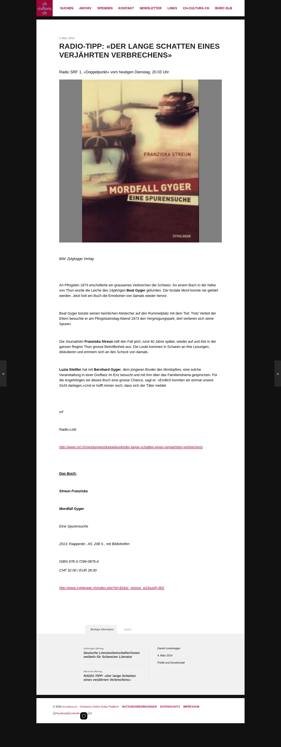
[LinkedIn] (73, 716)
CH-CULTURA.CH (196, 8)
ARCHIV (85, 8)
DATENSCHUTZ (170, 706)
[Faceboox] (60, 716)
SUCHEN (66, 8)
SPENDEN (105, 8)
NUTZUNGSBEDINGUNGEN (139, 706)
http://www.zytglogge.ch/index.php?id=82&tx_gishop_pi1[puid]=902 (111, 588)
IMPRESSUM (191, 706)
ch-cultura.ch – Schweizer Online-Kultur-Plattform (90, 706)
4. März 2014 (164, 655)
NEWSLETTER (151, 8)
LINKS (172, 8)
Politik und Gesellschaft (171, 662)
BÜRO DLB (223, 8)
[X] (90, 716)
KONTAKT (126, 8)
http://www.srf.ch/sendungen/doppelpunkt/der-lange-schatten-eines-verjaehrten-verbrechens (131, 447)
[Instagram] (84, 716)
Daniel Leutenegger (168, 648)
